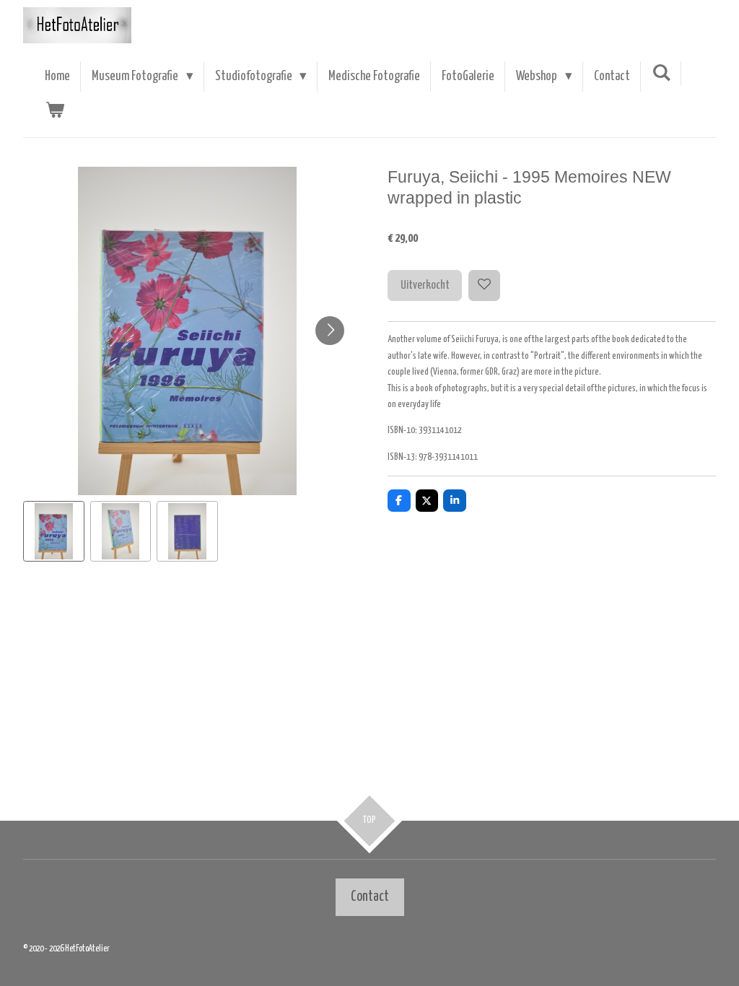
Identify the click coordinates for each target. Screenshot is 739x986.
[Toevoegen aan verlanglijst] (484, 286)
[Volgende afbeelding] (329, 330)
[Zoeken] (661, 73)
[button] (53, 531)
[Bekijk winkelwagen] (54, 110)
